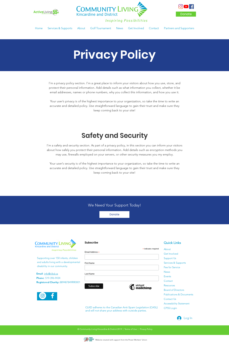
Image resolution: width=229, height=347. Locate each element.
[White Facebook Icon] (52, 295)
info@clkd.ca (51, 273)
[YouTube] (186, 6)
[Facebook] (191, 6)
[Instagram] (180, 6)
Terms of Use (130, 329)
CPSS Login (170, 308)
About (167, 249)
